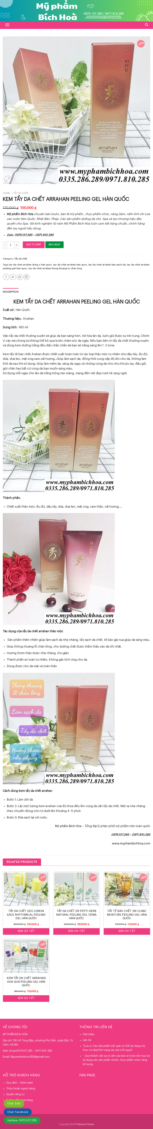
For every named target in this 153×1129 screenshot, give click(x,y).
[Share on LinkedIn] (26, 277)
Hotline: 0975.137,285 (22, 1120)
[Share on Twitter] (13, 277)
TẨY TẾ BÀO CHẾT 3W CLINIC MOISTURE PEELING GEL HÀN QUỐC (127, 915)
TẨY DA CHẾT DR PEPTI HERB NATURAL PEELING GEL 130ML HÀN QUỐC (76, 915)
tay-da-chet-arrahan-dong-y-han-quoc (30, 265)
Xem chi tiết (26, 931)
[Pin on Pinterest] (20, 277)
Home (6, 193)
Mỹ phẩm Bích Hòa (68, 826)
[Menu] (7, 25)
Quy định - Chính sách (19, 1083)
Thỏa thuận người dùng (20, 1088)
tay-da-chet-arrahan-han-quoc (70, 265)
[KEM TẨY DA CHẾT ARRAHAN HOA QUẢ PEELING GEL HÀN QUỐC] (26, 956)
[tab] (10, 292)
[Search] (146, 25)
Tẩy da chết (20, 193)
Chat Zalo (14, 1103)
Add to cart (33, 244)
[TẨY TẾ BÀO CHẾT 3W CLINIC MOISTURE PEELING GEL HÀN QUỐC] (127, 889)
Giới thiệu (88, 1034)
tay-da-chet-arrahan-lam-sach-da (107, 265)
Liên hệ (87, 1040)
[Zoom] (7, 179)
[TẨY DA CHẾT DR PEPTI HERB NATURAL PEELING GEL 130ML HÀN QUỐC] (76, 889)
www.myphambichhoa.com (131, 843)
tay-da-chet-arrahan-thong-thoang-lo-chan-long (55, 268)
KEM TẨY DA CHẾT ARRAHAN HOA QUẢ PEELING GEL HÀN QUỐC (26, 982)
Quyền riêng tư (15, 1094)
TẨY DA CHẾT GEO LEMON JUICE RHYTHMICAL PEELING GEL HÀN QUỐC (26, 915)
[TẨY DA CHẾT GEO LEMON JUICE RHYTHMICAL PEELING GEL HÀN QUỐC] (26, 889)
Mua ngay (54, 244)
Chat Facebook (17, 1112)
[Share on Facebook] (6, 277)
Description (10, 292)
